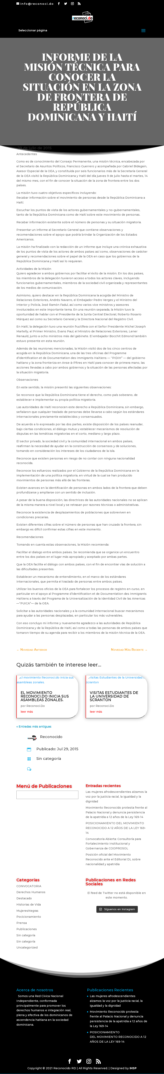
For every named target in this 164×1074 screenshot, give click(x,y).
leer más (27, 711)
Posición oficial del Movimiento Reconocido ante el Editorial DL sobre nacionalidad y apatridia (113, 859)
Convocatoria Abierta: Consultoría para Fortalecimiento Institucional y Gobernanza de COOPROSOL (113, 843)
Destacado (24, 898)
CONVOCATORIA (28, 886)
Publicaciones (26, 929)
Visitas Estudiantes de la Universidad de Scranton (114, 696)
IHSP (133, 1068)
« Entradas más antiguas (33, 726)
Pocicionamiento (28, 917)
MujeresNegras (27, 911)
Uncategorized (27, 947)
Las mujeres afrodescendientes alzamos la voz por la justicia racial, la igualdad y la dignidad (116, 796)
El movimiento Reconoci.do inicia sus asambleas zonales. (45, 696)
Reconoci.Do (35, 706)
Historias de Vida (28, 904)
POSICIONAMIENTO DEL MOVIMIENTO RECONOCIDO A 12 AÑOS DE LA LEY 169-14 (116, 828)
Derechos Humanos (30, 892)
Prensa (21, 923)
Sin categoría (48, 758)
